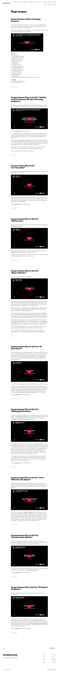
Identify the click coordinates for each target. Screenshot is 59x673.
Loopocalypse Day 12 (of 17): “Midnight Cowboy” (24, 410)
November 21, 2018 (14, 155)
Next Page (53, 648)
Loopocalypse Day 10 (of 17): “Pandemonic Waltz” (24, 536)
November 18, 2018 (14, 335)
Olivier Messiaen (14, 252)
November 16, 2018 (14, 466)
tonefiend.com (6, 3)
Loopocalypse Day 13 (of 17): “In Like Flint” (26, 348)
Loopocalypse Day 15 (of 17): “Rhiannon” (24, 220)
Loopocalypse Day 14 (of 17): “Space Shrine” (24, 272)
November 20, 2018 (14, 208)
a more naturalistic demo (33, 569)
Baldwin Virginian (28, 512)
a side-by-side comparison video (39, 623)
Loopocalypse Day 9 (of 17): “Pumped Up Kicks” (29, 588)
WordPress (54, 669)
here (15, 144)
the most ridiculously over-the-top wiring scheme (25, 392)
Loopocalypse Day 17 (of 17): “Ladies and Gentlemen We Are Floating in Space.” (29, 99)
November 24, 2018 (14, 86)
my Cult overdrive (35, 620)
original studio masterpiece (23, 140)
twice (23, 384)
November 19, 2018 (14, 260)
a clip (15, 520)
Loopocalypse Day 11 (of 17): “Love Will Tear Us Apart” (27, 479)
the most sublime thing (21, 171)
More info (42, 331)
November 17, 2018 (14, 398)
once (19, 384)
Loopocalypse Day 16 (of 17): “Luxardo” (23, 167)
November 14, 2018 (14, 576)
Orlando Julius (34, 307)
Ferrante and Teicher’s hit (23, 416)
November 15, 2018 (14, 524)
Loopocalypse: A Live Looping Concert (26, 20)
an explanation (17, 131)
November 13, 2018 (14, 632)
